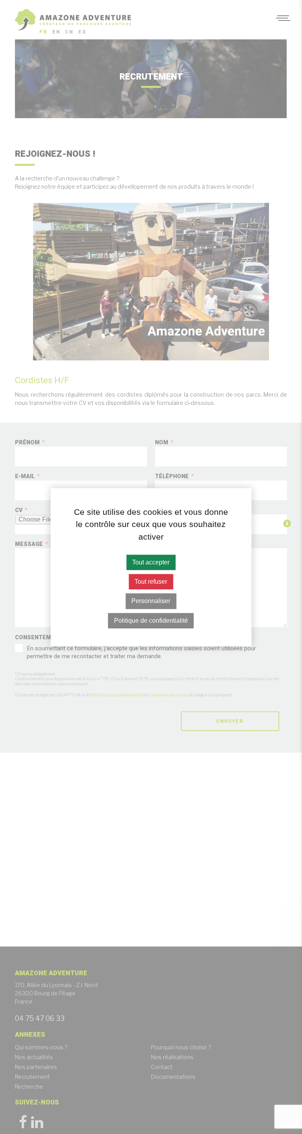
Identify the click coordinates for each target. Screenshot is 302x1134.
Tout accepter (150, 562)
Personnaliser (150, 601)
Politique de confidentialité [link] (151, 620)
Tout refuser (150, 582)
